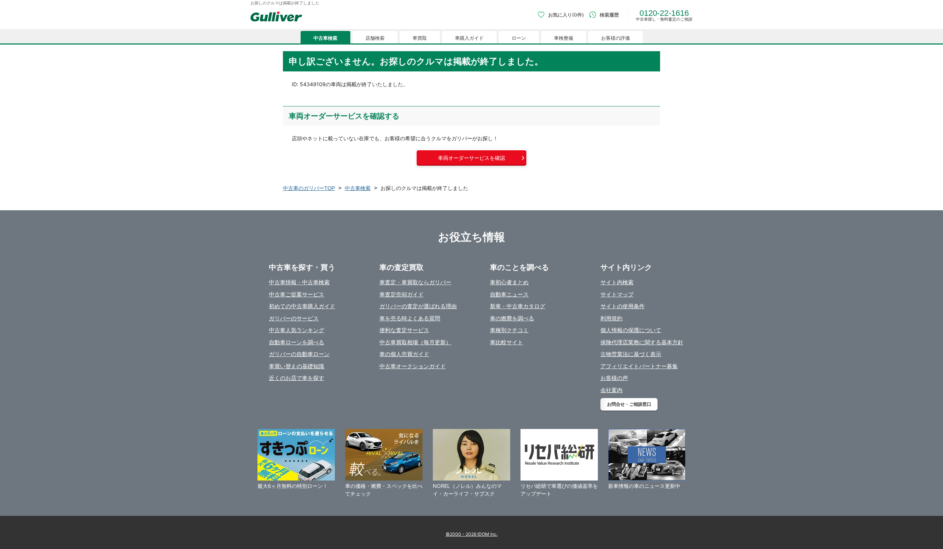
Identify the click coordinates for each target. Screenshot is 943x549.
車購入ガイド (469, 38)
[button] (471, 158)
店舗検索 (375, 38)
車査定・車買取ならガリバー (415, 282)
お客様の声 (614, 377)
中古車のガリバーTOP (309, 188)
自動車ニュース (509, 294)
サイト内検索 (617, 282)
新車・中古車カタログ (517, 306)
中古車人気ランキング (296, 330)
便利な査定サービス (404, 330)
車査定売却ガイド (401, 294)
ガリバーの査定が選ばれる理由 (418, 306)
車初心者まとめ (509, 282)
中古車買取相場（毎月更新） (415, 342)
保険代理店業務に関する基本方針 (641, 342)
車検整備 (563, 38)
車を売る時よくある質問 (409, 318)
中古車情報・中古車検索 (299, 282)
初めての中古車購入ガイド (302, 306)
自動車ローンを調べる (296, 342)
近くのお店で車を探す (296, 377)
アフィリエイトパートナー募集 (639, 366)
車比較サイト (506, 342)
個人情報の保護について (630, 330)
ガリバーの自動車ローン (299, 354)
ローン (519, 38)
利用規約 (611, 318)
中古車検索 (325, 38)
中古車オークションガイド (412, 366)
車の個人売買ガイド (404, 354)
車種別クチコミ (509, 330)
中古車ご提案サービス (296, 294)
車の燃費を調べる (512, 318)
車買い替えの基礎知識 (296, 366)
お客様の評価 (615, 38)
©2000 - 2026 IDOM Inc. (472, 534)
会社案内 (611, 390)
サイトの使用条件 (622, 306)
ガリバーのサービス (294, 318)
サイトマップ (617, 294)
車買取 (420, 38)
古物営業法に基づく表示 (630, 354)
